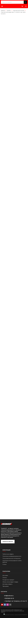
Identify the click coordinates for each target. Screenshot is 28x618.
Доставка (5, 575)
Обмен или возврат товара (10, 582)
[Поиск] (25, 2)
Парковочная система (18, 10)
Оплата (5, 577)
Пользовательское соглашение (12, 558)
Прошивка (6, 586)
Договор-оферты (7, 584)
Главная (3, 10)
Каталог (9, 10)
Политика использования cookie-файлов (12, 561)
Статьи (4, 564)
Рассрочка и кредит (8, 579)
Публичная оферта (8, 554)
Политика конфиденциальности (12, 556)
